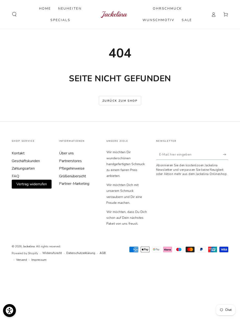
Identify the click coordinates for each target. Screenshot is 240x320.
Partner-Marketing (74, 183)
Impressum (38, 260)
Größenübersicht (72, 176)
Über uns (66, 153)
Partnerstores (70, 161)
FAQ (15, 176)
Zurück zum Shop (120, 101)
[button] (14, 14)
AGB (103, 253)
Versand (21, 260)
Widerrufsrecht (52, 253)
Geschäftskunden (26, 161)
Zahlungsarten (23, 168)
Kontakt (18, 153)
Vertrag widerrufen (31, 184)
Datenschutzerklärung (80, 253)
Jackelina (29, 246)
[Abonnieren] (225, 154)
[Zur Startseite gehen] (114, 14)
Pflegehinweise (72, 168)
